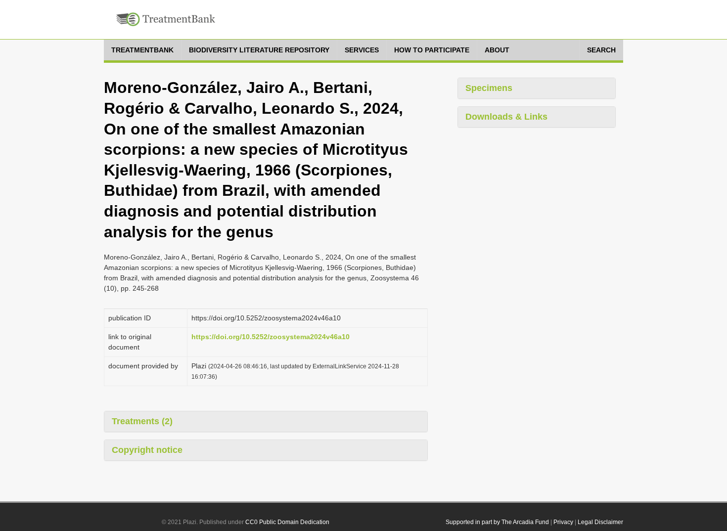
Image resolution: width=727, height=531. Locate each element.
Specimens (488, 88)
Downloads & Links (506, 117)
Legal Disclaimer (600, 522)
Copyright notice (147, 450)
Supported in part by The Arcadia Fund (497, 522)
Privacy (563, 522)
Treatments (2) (142, 421)
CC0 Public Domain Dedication (287, 522)
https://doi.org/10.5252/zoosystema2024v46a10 (270, 337)
